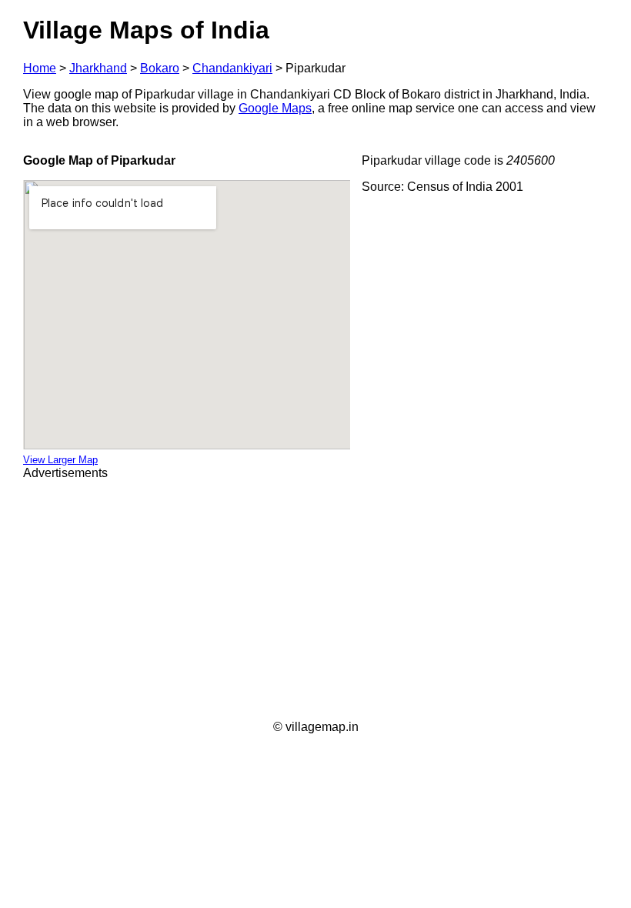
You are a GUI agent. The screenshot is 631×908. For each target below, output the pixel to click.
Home (39, 68)
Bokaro (159, 68)
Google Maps (275, 108)
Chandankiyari (232, 68)
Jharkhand (98, 68)
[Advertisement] (315, 600)
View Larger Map (60, 460)
